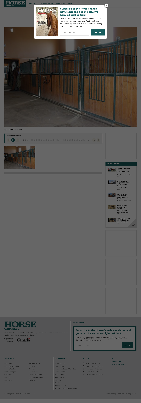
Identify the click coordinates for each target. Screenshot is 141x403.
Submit (98, 32)
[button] (106, 6)
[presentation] (106, 6)
